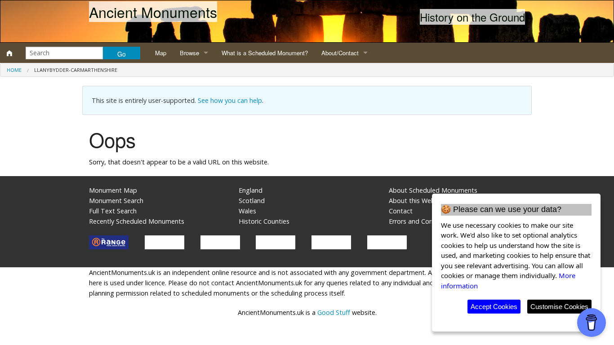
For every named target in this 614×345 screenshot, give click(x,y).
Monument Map (113, 190)
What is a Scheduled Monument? (265, 53)
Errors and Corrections (422, 221)
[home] (9, 53)
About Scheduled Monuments (433, 190)
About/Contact (340, 53)
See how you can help (230, 100)
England (251, 190)
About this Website (417, 200)
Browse (189, 53)
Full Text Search (113, 211)
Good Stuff (333, 312)
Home (14, 69)
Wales (247, 211)
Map (160, 53)
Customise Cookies (559, 306)
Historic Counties (264, 221)
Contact (401, 211)
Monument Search (116, 200)
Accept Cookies (494, 306)
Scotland (252, 200)
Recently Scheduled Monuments (136, 221)
